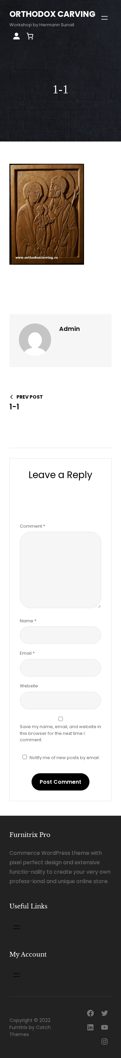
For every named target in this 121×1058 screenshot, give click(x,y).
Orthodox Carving (52, 14)
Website (29, 686)
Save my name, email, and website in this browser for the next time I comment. (60, 733)
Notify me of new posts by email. (65, 757)
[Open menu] (104, 18)
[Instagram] (104, 1041)
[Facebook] (90, 1013)
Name (28, 621)
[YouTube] (104, 1027)
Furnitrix (18, 1027)
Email (27, 653)
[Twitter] (104, 1013)
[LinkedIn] (90, 1027)
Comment (32, 526)
